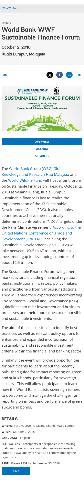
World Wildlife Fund (25, 180)
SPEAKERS (42, 156)
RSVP (16, 471)
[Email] (4, 74)
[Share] (59, 74)
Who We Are (9, 8)
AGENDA (42, 149)
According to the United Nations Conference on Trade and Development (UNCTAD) (41, 233)
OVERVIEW (42, 141)
